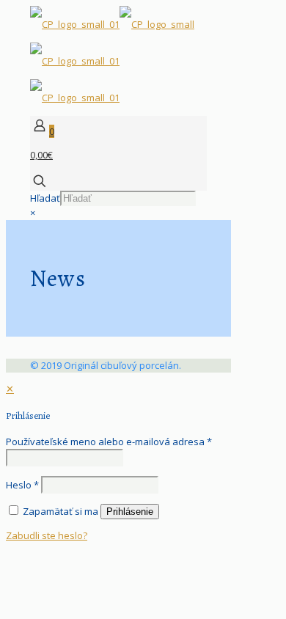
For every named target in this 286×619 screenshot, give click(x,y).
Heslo (22, 484)
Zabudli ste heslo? (46, 535)
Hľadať (45, 198)
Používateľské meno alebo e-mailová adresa (109, 441)
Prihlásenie (129, 511)
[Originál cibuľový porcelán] (112, 61)
